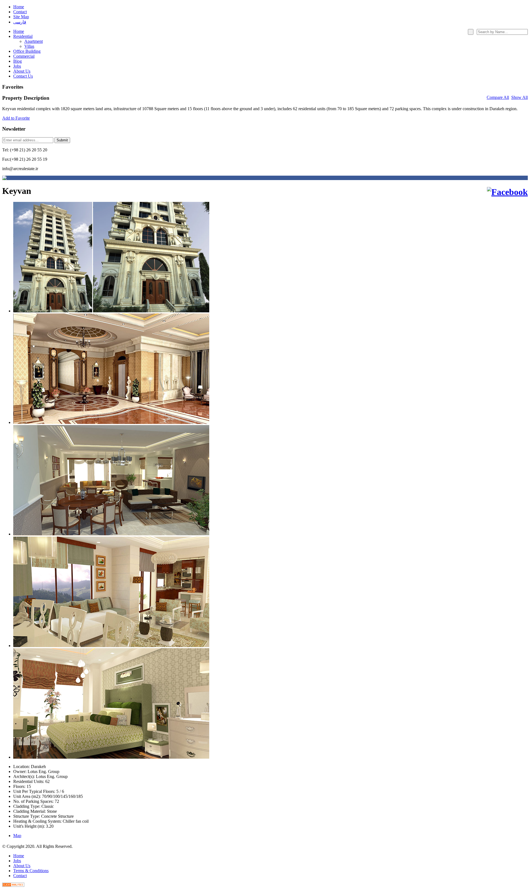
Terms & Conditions (31, 870)
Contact (20, 11)
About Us (21, 865)
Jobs (17, 860)
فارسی (19, 22)
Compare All (498, 97)
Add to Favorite (16, 118)
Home (18, 6)
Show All (519, 97)
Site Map (21, 16)
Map (17, 835)
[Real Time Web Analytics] (13, 885)
